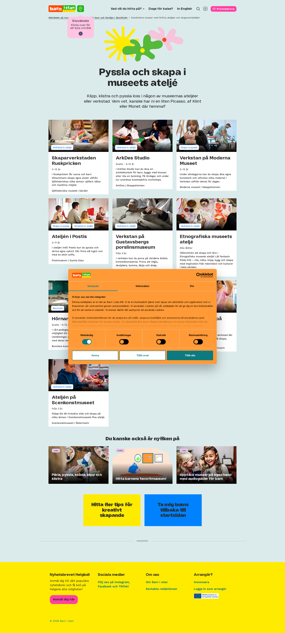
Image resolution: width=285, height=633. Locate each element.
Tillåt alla (190, 355)
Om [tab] (192, 286)
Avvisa (95, 355)
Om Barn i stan (157, 582)
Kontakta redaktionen (161, 589)
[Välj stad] (80, 8)
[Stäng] (81, 34)
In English (184, 8)
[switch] (124, 341)
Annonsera (201, 582)
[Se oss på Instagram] (205, 9)
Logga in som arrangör (210, 589)
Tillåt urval (143, 355)
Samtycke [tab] (93, 286)
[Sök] (198, 9)
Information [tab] (142, 286)
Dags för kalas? (161, 8)
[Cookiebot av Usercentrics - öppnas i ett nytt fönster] (198, 275)
